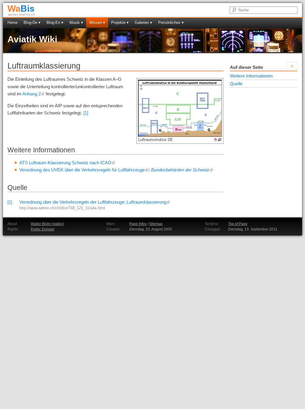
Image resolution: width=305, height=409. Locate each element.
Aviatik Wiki (32, 39)
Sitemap (156, 224)
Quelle (236, 83)
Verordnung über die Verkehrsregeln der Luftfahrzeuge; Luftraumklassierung (92, 201)
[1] (85, 112)
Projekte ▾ (120, 22)
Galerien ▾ (143, 22)
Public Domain (43, 229)
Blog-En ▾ (54, 22)
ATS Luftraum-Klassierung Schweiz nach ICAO (65, 162)
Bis (21, 8)
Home (12, 22)
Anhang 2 (31, 93)
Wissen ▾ (97, 22)
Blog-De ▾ (32, 22)
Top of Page (238, 224)
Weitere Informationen (251, 75)
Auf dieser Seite (246, 67)
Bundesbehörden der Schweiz (180, 169)
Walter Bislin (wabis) (47, 224)
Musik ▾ (76, 22)
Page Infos (138, 224)
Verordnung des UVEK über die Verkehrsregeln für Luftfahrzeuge (82, 169)
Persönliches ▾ (171, 22)
